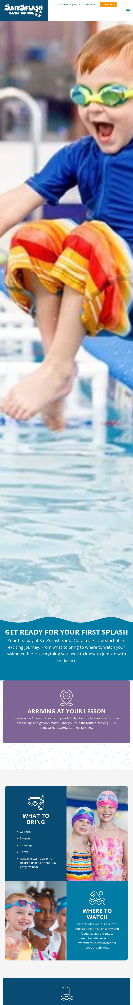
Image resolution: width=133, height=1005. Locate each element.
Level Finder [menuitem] (64, 4)
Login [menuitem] (77, 4)
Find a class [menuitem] (108, 4)
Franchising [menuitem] (90, 4)
